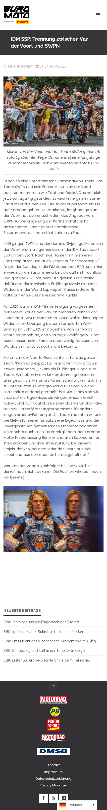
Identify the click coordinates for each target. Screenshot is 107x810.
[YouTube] (53, 798)
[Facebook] (43, 798)
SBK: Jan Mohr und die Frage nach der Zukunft (41, 622)
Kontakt (54, 765)
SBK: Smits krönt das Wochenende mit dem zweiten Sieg (49, 641)
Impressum (53, 772)
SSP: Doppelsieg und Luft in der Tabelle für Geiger (44, 650)
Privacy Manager (53, 785)
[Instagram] (63, 798)
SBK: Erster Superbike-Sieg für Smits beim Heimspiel (46, 660)
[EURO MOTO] (16, 14)
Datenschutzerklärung (53, 778)
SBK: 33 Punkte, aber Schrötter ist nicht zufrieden (43, 631)
